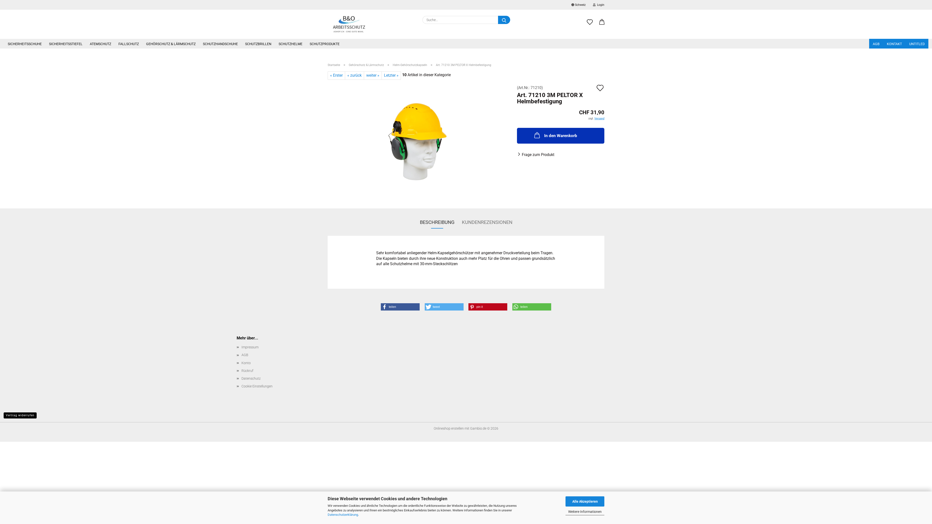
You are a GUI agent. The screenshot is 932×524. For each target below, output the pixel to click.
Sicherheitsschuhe (25, 44)
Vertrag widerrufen (20, 415)
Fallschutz (128, 44)
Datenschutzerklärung (343, 514)
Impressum (249, 347)
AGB (876, 44)
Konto (246, 363)
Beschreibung (437, 222)
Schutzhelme (290, 44)
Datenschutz (251, 378)
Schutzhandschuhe (220, 44)
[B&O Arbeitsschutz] (349, 24)
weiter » (372, 75)
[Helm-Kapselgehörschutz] (419, 140)
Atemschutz (100, 44)
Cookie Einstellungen (257, 386)
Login (600, 5)
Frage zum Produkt (538, 154)
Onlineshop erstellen (449, 428)
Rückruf (247, 371)
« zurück (354, 75)
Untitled (917, 44)
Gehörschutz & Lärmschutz (171, 44)
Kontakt (894, 44)
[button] (602, 25)
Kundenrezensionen (487, 222)
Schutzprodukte (325, 44)
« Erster (336, 75)
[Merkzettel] (590, 25)
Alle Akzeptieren (585, 501)
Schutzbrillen (258, 44)
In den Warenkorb (560, 135)
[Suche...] (504, 20)
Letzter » (391, 75)
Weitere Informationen (585, 512)
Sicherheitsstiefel (66, 44)
